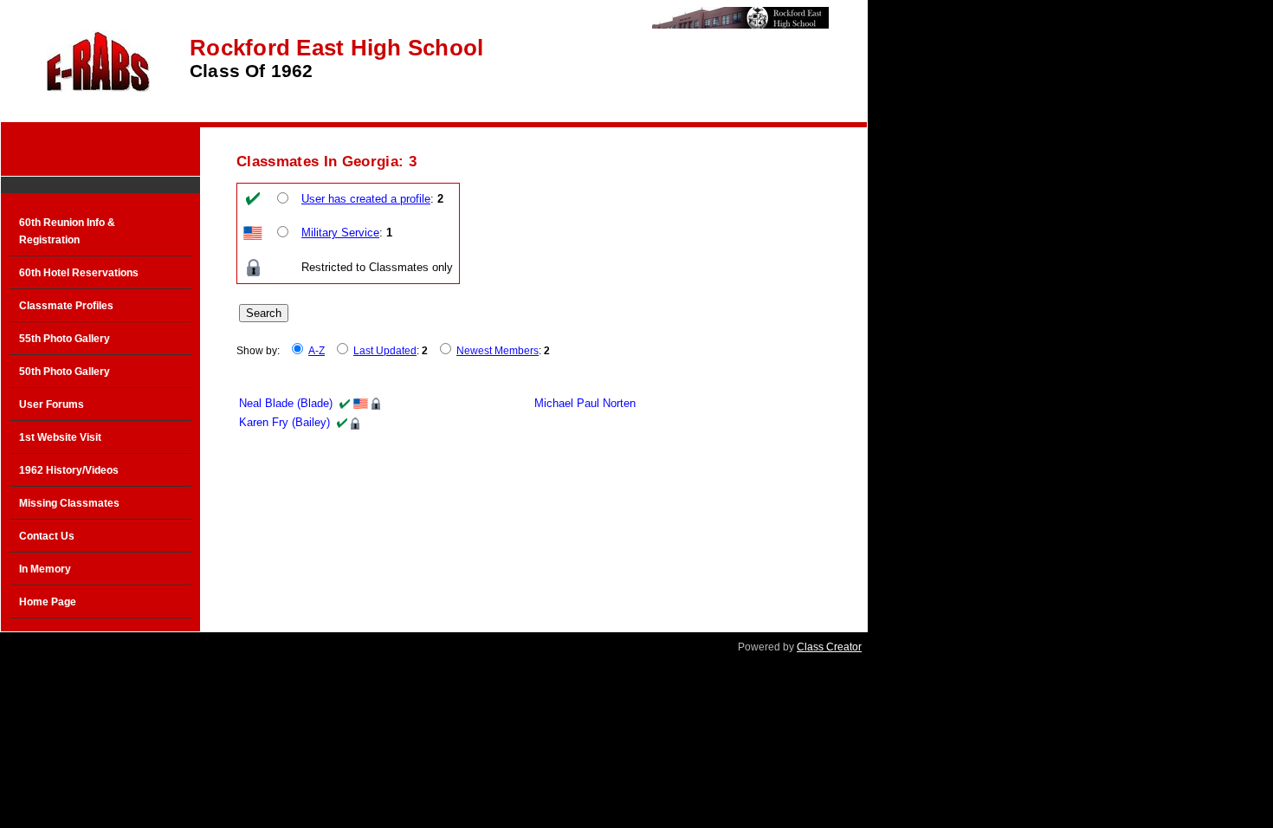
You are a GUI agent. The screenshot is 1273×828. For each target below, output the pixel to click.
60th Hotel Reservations (79, 273)
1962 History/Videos (69, 470)
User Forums (51, 404)
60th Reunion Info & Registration (67, 231)
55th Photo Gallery (64, 339)
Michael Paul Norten (585, 403)
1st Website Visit (60, 437)
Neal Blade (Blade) (286, 403)
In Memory (45, 569)
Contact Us (46, 536)
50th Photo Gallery (64, 371)
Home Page (47, 602)
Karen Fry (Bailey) (284, 422)
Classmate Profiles (66, 306)
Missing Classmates (69, 503)
